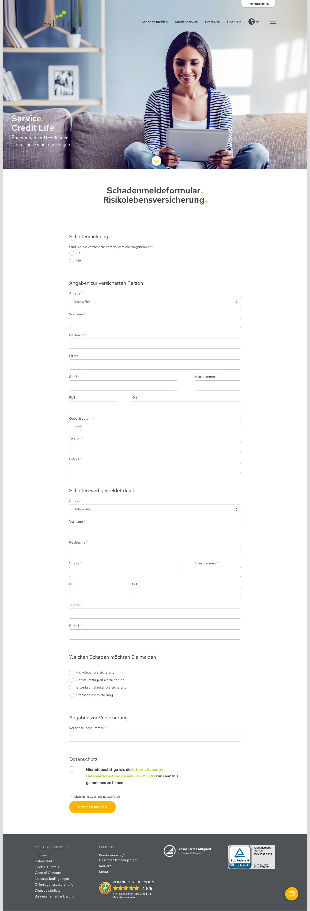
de (258, 22)
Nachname (78, 335)
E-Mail (75, 459)
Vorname (77, 314)
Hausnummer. (206, 563)
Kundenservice (186, 22)
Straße (75, 376)
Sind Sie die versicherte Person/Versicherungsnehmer (111, 247)
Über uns (234, 22)
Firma (73, 356)
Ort (136, 397)
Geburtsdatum (81, 418)
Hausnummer (206, 376)
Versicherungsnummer (87, 728)
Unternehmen (258, 4)
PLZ (73, 397)
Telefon (76, 438)
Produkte (212, 22)
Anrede (76, 293)
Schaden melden (155, 22)
